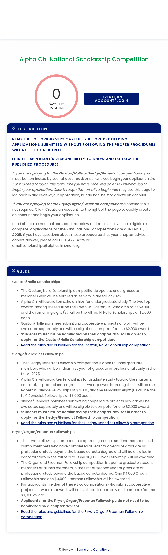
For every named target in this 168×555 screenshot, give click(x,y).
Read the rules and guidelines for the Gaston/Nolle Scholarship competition (85, 345)
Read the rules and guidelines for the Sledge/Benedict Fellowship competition (87, 422)
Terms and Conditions (93, 550)
